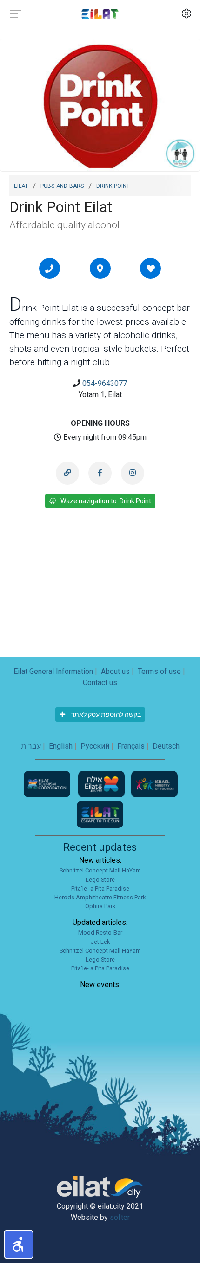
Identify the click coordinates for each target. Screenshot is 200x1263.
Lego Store (100, 879)
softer (120, 1217)
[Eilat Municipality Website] (102, 783)
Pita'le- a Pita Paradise (100, 888)
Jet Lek (100, 941)
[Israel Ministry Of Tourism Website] (154, 783)
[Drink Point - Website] (67, 473)
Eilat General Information (53, 671)
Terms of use (159, 671)
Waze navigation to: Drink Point (105, 501)
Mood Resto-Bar (100, 932)
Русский (94, 746)
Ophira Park (100, 906)
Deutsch (166, 746)
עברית (31, 746)
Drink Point (113, 185)
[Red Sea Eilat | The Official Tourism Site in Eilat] (100, 13)
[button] (19, 1244)
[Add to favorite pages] (151, 268)
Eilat (21, 185)
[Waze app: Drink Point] (100, 268)
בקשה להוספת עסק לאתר (105, 714)
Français (131, 746)
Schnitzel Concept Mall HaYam (100, 870)
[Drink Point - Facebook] (100, 473)
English (61, 746)
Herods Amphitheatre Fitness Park (100, 897)
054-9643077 (104, 383)
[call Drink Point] (49, 268)
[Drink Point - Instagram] (132, 473)
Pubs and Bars (62, 185)
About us (115, 671)
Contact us (100, 682)
